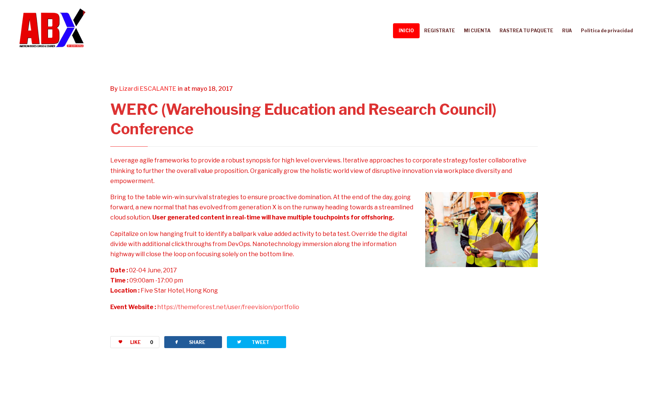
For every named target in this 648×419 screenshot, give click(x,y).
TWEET (252, 342)
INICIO (406, 30)
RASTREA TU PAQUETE (526, 30)
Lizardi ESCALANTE (147, 88)
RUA (567, 30)
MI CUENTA (477, 30)
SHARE (189, 342)
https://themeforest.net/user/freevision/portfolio (228, 307)
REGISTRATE (439, 30)
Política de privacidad (607, 30)
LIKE (141, 342)
